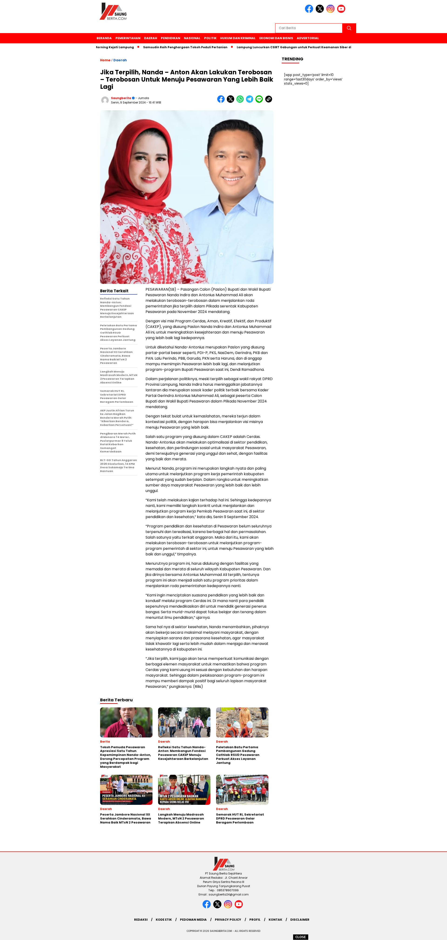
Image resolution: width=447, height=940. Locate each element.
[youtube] (342, 12)
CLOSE (300, 937)
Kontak (275, 919)
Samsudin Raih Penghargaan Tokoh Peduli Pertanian (162, 47)
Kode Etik (164, 919)
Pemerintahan (127, 38)
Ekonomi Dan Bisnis (276, 38)
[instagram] (331, 12)
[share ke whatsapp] (241, 101)
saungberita (121, 98)
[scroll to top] (430, 932)
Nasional (192, 38)
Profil (255, 919)
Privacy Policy (228, 919)
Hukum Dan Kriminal (238, 38)
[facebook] (310, 12)
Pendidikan (170, 38)
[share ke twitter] (231, 101)
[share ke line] (260, 101)
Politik (210, 38)
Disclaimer (299, 919)
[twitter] (320, 12)
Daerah (150, 38)
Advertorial (308, 38)
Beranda (104, 38)
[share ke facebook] (222, 101)
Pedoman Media (193, 919)
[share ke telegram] (250, 101)
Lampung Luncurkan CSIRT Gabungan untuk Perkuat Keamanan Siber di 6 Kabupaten (281, 47)
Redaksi (141, 919)
